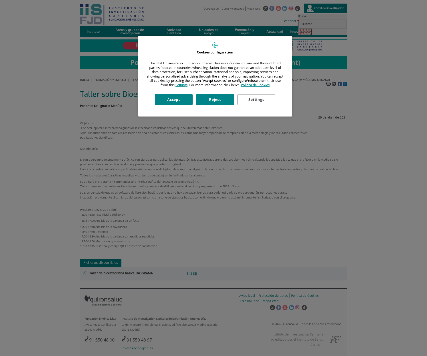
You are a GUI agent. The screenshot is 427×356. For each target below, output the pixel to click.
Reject (215, 99)
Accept (173, 99)
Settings (256, 99)
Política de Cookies (255, 85)
